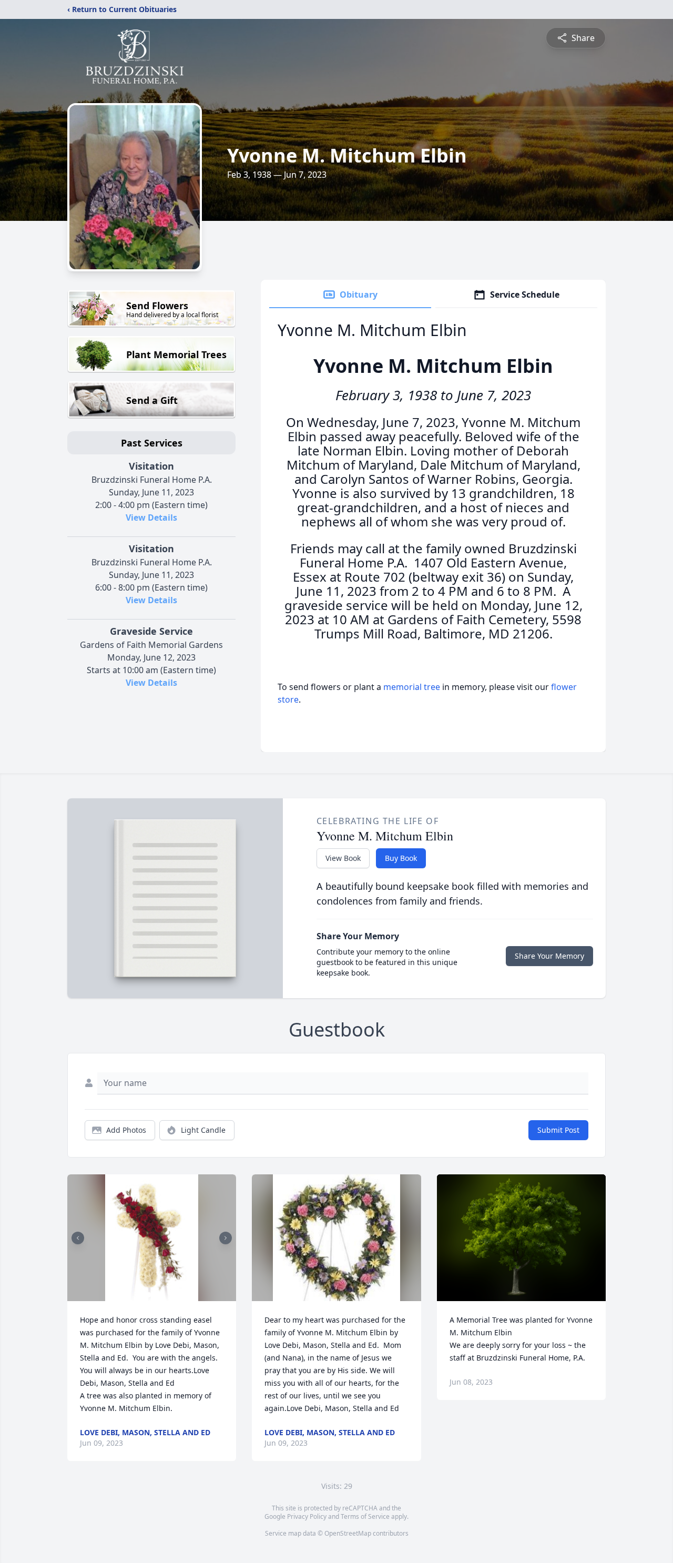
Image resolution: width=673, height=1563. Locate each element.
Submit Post (558, 1130)
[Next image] (225, 1238)
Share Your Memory (549, 956)
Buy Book (401, 858)
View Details (151, 517)
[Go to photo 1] (148, 1294)
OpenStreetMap (347, 1533)
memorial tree (411, 687)
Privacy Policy (307, 1516)
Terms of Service (365, 1516)
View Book (343, 858)
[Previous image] (78, 1238)
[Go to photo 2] (155, 1295)
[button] (151, 1237)
